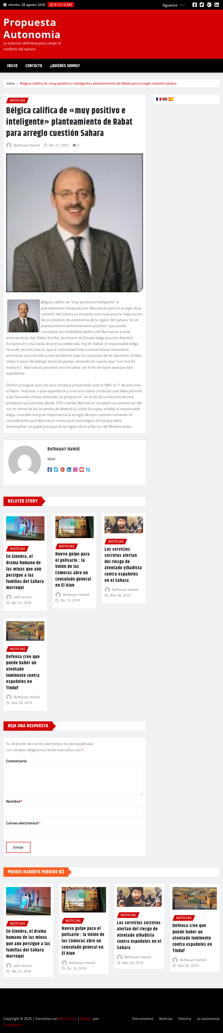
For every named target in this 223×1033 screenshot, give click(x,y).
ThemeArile (12, 1025)
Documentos (143, 1018)
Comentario (16, 761)
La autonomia (208, 1018)
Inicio (12, 66)
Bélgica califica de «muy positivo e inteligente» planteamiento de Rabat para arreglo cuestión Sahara (98, 83)
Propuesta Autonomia (32, 28)
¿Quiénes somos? (65, 66)
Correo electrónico (23, 823)
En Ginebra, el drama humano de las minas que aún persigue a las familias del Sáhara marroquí (25, 572)
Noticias (165, 1018)
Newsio (86, 1018)
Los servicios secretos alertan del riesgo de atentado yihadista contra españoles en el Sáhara (123, 565)
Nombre (14, 801)
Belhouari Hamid (27, 145)
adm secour (23, 597)
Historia (184, 1018)
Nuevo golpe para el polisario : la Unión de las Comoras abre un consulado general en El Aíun (73, 569)
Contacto (33, 66)
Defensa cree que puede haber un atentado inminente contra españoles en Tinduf (23, 672)
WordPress (67, 1018)
